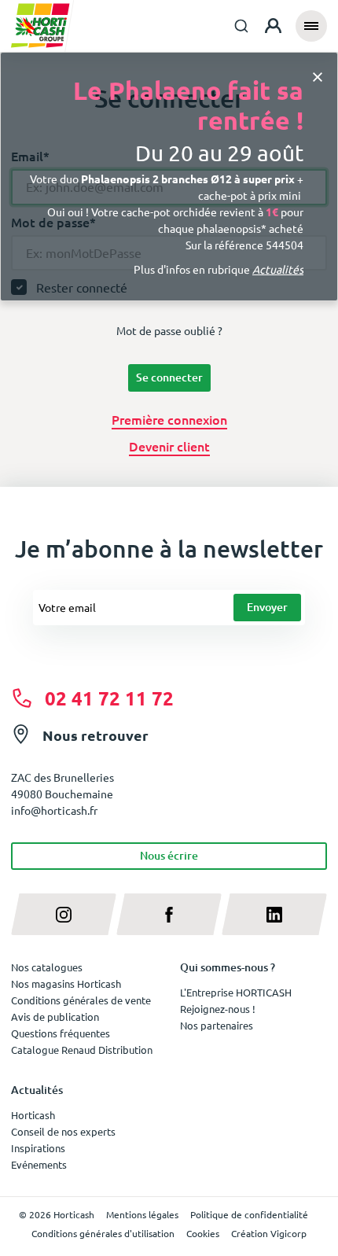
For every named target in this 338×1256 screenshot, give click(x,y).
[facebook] (169, 914)
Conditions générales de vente (81, 1000)
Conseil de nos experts (63, 1131)
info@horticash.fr (54, 810)
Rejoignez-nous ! (217, 1008)
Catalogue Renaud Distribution (81, 1049)
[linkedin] (274, 914)
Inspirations (38, 1148)
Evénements (39, 1164)
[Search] (241, 26)
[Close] (317, 76)
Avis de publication (55, 1016)
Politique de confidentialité (249, 1214)
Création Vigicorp (269, 1233)
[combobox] (241, 26)
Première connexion (169, 419)
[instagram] (63, 914)
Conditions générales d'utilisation (103, 1233)
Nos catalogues (47, 967)
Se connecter (169, 377)
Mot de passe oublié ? (169, 330)
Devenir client (169, 446)
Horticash (33, 1115)
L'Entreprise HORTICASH (236, 992)
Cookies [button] (202, 1233)
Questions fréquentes (60, 1033)
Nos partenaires (216, 1025)
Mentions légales (142, 1214)
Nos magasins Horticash (66, 983)
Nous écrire (169, 855)
